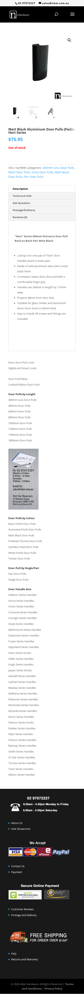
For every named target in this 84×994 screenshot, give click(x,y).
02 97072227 (26, 3)
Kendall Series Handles (22, 676)
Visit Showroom (20, 829)
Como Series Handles (21, 606)
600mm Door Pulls (19, 411)
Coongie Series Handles (22, 618)
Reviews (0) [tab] (20, 217)
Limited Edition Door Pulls (24, 384)
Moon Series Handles (21, 717)
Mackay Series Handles (22, 688)
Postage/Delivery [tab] (24, 210)
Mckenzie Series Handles (23, 699)
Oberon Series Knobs (21, 722)
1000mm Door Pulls (20, 423)
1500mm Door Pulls (20, 435)
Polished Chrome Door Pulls (25, 541)
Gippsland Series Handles (23, 647)
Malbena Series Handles (22, 693)
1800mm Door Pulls (20, 440)
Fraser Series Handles (21, 641)
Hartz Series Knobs (19, 653)
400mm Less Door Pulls (58, 168)
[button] (69, 40)
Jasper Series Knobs (20, 670)
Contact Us (17, 866)
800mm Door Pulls (19, 417)
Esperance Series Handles (23, 635)
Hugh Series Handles (20, 664)
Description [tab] (20, 189)
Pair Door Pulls (34, 177)
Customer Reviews (22, 909)
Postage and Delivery (24, 915)
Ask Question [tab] (21, 203)
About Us (16, 823)
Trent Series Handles (20, 769)
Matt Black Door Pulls (21, 535)
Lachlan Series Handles (22, 682)
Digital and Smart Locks (22, 368)
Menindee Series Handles (23, 705)
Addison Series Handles (22, 595)
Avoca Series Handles (21, 601)
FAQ (13, 953)
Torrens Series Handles (22, 763)
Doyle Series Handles (21, 624)
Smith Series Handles (21, 751)
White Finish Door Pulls (22, 553)
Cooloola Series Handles (23, 612)
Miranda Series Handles (22, 711)
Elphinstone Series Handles (24, 630)
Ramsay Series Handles (22, 745)
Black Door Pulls (19, 172)
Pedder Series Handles (21, 728)
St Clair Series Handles (21, 757)
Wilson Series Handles (21, 774)
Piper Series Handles (20, 734)
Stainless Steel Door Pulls (23, 547)
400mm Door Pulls (19, 406)
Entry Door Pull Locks (21, 362)
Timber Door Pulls (19, 558)
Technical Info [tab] (22, 196)
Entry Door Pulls (42, 172)
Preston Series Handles (22, 740)
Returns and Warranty (24, 959)
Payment (16, 872)
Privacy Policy (53, 988)
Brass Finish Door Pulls (22, 524)
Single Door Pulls (18, 579)
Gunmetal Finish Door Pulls (24, 529)
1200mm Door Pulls (20, 429)
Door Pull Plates (18, 379)
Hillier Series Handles (21, 659)
